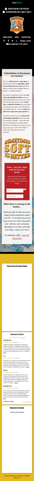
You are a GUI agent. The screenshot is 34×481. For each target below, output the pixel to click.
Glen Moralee (7, 340)
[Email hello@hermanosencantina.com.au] (13, 41)
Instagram (10, 127)
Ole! (24, 189)
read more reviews (8, 401)
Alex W (5, 370)
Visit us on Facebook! (17, 412)
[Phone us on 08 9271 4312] (17, 41)
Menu (17, 37)
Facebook (23, 125)
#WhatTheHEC (7, 37)
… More (27, 367)
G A (4, 356)
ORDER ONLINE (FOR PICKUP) (18, 9)
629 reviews (22, 337)
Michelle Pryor (7, 386)
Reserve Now (26, 37)
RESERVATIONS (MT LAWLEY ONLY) (18, 12)
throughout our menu (12, 107)
